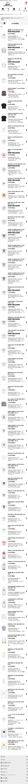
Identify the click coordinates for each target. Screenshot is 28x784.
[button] (19, 9)
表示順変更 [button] (16, 23)
